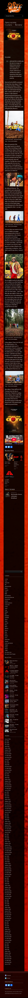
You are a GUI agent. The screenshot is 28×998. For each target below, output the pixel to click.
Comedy (6, 590)
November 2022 (8, 806)
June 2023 (7, 794)
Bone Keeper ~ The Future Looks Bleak (14, 710)
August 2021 (7, 832)
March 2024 (7, 779)
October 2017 (8, 916)
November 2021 (8, 827)
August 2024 (7, 772)
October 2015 (8, 960)
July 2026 (7, 741)
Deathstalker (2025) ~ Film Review (14, 705)
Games (6, 606)
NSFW (6, 626)
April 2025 (7, 764)
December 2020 (8, 847)
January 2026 (8, 752)
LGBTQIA (7, 617)
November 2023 (8, 786)
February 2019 (8, 887)
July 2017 (7, 922)
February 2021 (8, 843)
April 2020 (7, 861)
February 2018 (8, 909)
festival (6, 601)
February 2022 (8, 823)
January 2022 (7, 825)
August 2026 (8, 739)
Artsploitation (8, 586)
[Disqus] (14, 518)
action (6, 579)
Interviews (7, 615)
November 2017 (8, 914)
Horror (6, 612)
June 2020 (7, 858)
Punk (6, 632)
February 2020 (8, 865)
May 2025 (7, 762)
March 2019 (7, 885)
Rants (6, 634)
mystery (6, 623)
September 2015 (8, 962)
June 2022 (7, 816)
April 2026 (7, 746)
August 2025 (7, 759)
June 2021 (7, 836)
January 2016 (7, 955)
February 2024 (8, 781)
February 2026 (8, 750)
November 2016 (8, 936)
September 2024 (8, 770)
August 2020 (8, 854)
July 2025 (7, 761)
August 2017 (7, 920)
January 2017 (7, 933)
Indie (6, 613)
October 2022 (8, 808)
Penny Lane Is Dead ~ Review (7, 462)
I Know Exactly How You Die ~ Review (14, 700)
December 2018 (8, 891)
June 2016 (7, 945)
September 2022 (8, 810)
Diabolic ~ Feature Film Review (13, 691)
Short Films (7, 639)
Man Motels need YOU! (13, 730)
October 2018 (8, 894)
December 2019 (8, 869)
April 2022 (7, 819)
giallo (6, 608)
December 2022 (8, 805)
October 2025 (8, 755)
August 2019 (7, 876)
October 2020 (8, 850)
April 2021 (7, 839)
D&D (6, 593)
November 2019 (8, 870)
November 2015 (8, 958)
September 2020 (8, 852)
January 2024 (7, 783)
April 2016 (7, 949)
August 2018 (7, 898)
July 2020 (7, 856)
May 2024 (7, 775)
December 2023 (8, 784)
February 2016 (8, 953)
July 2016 (7, 944)
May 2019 (7, 881)
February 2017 (8, 931)
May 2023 (7, 795)
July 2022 (7, 814)
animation (7, 582)
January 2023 (7, 803)
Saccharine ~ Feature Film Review (14, 676)
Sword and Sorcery (9, 643)
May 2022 (7, 817)
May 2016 (7, 947)
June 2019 (7, 880)
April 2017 (7, 927)
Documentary (8, 595)
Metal (6, 619)
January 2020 (8, 867)
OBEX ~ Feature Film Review (14, 720)
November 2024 (8, 766)
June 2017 (7, 923)
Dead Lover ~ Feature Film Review (14, 715)
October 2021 (8, 828)
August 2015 (7, 964)
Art (5, 584)
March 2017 (7, 929)
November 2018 (8, 892)
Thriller (6, 645)
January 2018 (7, 911)
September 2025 (8, 757)
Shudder (6, 641)
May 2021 (7, 838)
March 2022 (7, 821)
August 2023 (7, 790)
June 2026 (7, 742)
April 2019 (7, 883)
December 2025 (8, 753)
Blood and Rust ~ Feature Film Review (14, 686)
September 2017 (8, 918)
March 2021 (7, 841)
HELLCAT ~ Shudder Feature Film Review (16, 464)
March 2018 (7, 907)
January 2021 (7, 845)
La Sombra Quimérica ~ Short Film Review (7, 481)
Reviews (6, 635)
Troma (6, 648)
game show (7, 604)
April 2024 (7, 777)
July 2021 (7, 834)
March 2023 (7, 799)
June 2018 (7, 902)
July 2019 (7, 878)
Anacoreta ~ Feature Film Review (14, 725)
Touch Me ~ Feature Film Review (14, 695)
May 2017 (7, 925)
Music (6, 621)
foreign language (8, 602)
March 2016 (7, 951)
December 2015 (8, 956)
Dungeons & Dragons (9, 597)
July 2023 (7, 792)
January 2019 (7, 889)
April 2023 (7, 797)
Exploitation (7, 599)
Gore (6, 610)
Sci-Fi (6, 637)
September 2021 (8, 830)
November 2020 (8, 848)
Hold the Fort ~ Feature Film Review (14, 681)
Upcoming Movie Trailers (10, 654)
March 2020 (7, 863)
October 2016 (8, 938)
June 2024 (7, 773)
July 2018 (7, 900)
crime (6, 592)
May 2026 (7, 744)
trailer (6, 646)
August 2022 (7, 812)
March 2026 (7, 748)
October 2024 (8, 768)
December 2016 (8, 934)
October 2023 (8, 788)
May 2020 (7, 859)
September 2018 (8, 896)
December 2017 (8, 913)
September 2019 (8, 874)
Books (6, 588)
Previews (6, 628)
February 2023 (8, 801)
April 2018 (7, 905)
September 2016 (8, 940)
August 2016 (7, 942)
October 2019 (8, 872)
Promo (6, 630)
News (6, 624)
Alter (6, 581)
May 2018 (7, 903)
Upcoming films (8, 652)
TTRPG (6, 650)
